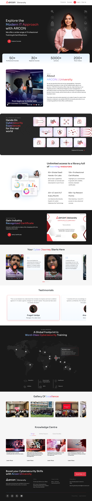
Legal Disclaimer (82, 495)
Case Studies (57, 434)
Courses (69, 2)
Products (63, 2)
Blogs (32, 434)
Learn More (9, 460)
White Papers (43, 434)
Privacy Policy (75, 495)
